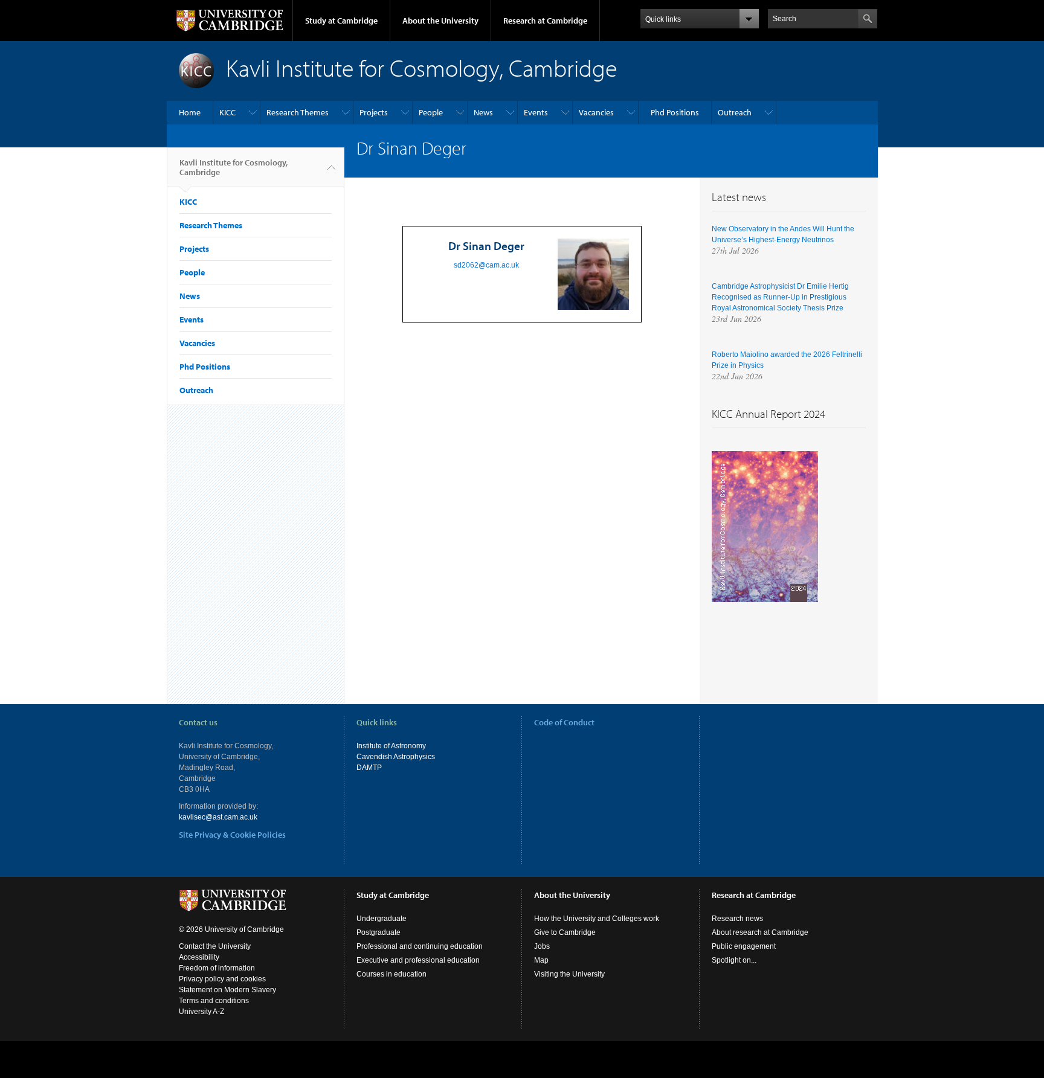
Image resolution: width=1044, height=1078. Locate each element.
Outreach (735, 112)
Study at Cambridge (341, 20)
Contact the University (215, 946)
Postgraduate (378, 932)
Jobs (542, 946)
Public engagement (744, 946)
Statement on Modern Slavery (227, 990)
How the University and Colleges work (596, 918)
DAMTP (369, 767)
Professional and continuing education (419, 946)
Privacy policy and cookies (222, 979)
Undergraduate (381, 918)
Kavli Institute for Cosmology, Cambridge (233, 167)
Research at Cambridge (545, 20)
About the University (440, 20)
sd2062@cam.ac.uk (486, 265)
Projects (373, 112)
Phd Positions (675, 112)
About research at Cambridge (760, 932)
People (431, 112)
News (483, 112)
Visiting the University (569, 974)
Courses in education (391, 974)
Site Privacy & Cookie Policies (232, 834)
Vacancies (596, 112)
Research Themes (297, 112)
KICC (227, 112)
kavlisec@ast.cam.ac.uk (218, 817)
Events (536, 112)
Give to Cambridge (565, 932)
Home (190, 112)
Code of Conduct (564, 722)
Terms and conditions (214, 1000)
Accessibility (199, 957)
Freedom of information (217, 968)
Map (541, 960)
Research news (737, 918)
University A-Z (201, 1011)
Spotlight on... (734, 960)
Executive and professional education (418, 960)
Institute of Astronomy (391, 746)
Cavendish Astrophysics (395, 756)
